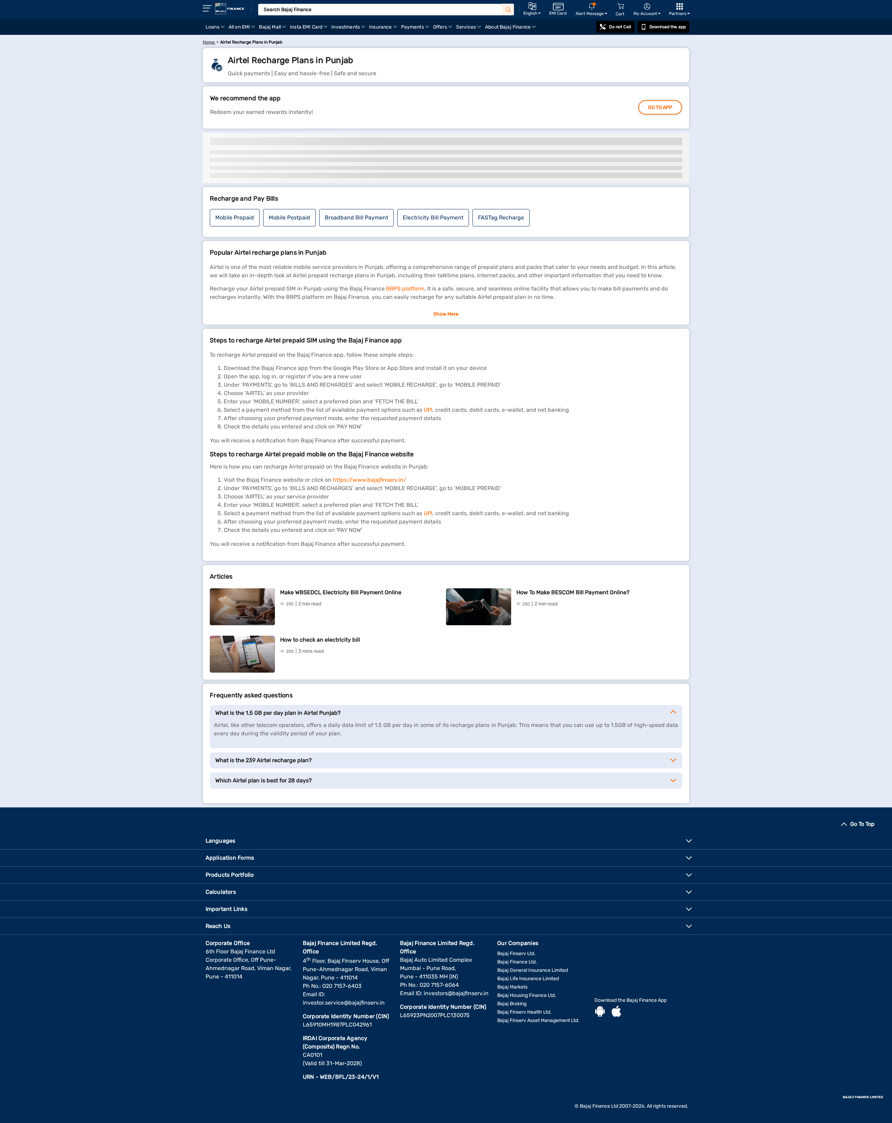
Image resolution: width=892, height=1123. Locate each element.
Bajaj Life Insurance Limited (528, 979)
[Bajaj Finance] (229, 8)
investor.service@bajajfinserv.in (344, 1002)
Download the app (667, 26)
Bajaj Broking (511, 1004)
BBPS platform (405, 288)
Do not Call (620, 26)
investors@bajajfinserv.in (456, 993)
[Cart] (620, 6)
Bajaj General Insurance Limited (532, 970)
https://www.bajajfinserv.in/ (369, 480)
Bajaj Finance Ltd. (517, 962)
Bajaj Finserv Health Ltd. (524, 1012)
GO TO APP (660, 107)
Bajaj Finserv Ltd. (516, 954)
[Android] (600, 1012)
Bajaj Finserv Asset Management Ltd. (538, 1020)
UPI (428, 409)
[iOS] (616, 1012)
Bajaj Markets (512, 987)
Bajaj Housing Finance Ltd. (526, 995)
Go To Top (862, 824)
